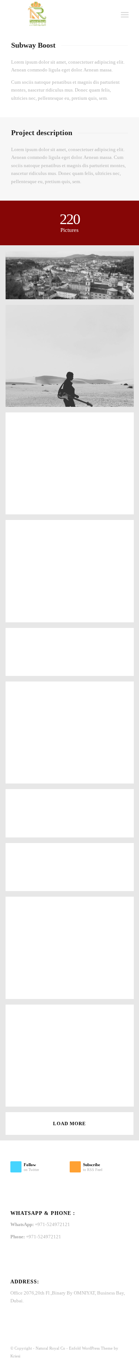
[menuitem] (108, 15)
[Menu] (125, 15)
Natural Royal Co (50, 1348)
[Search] (108, 15)
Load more (69, 1123)
